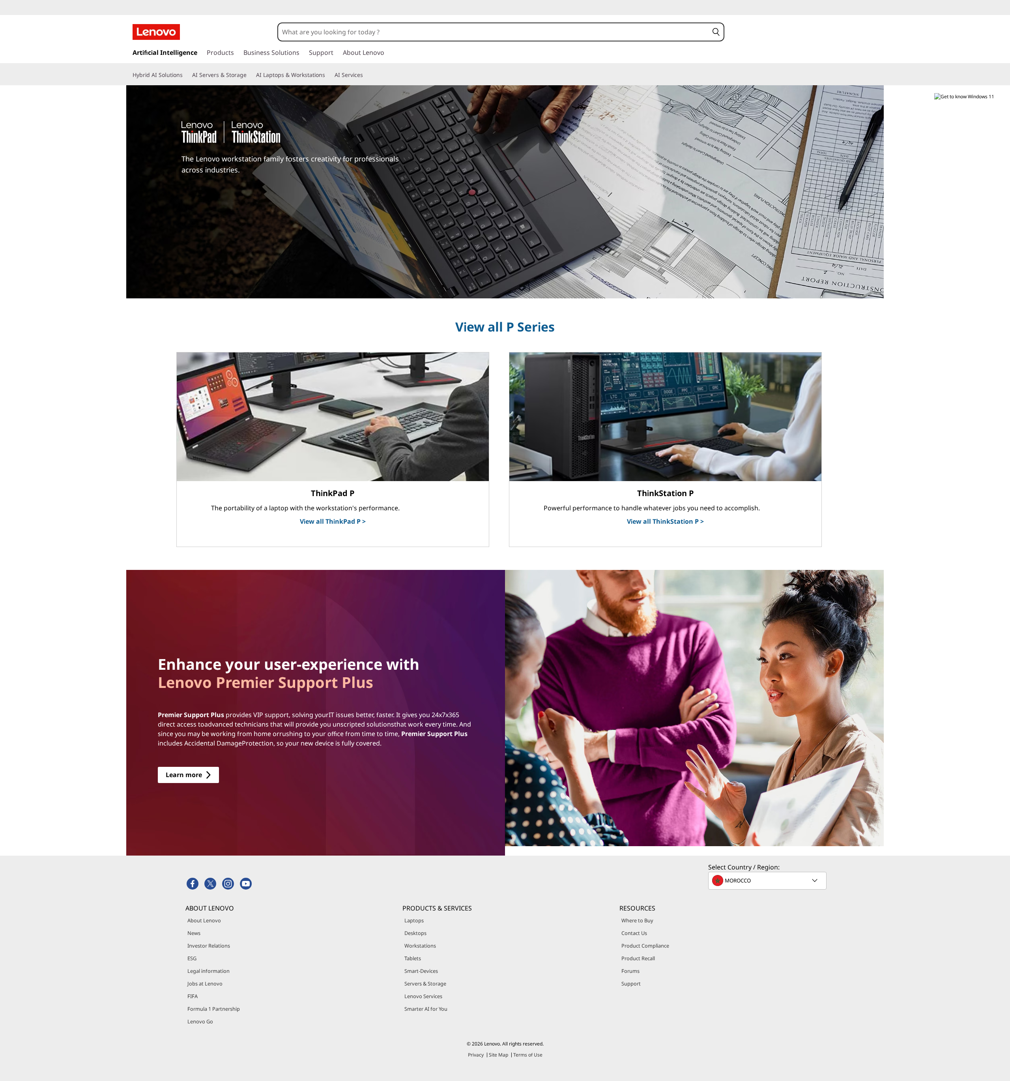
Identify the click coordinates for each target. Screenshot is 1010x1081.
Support (631, 983)
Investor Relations (208, 945)
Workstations (420, 945)
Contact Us (634, 933)
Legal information (208, 970)
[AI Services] (366, 75)
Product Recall (638, 958)
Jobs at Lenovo (205, 983)
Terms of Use (527, 1054)
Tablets (412, 958)
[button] (716, 32)
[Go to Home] (156, 32)
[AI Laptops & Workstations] (328, 75)
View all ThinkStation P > (665, 521)
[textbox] (768, 880)
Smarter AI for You (425, 1008)
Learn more (184, 774)
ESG (191, 958)
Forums (630, 970)
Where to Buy (637, 920)
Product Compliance (645, 945)
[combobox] (493, 32)
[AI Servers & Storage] (249, 75)
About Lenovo (204, 920)
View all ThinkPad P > (333, 521)
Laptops (414, 920)
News (193, 933)
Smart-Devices (421, 970)
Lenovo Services (423, 996)
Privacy (476, 1054)
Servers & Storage (425, 983)
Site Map (498, 1054)
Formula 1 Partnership (213, 1008)
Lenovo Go (200, 1021)
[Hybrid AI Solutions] (185, 75)
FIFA (192, 996)
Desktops (415, 933)
